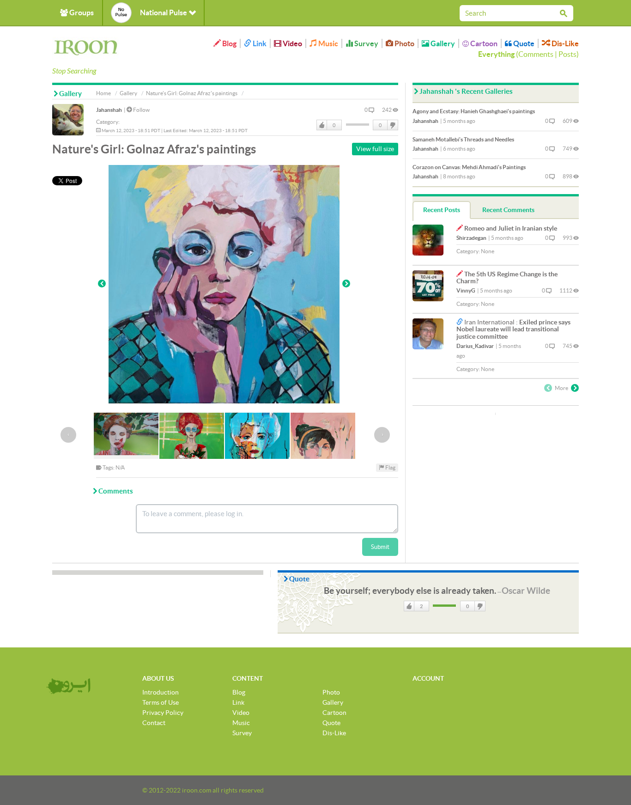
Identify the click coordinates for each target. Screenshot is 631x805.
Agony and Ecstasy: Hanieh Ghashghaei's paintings (474, 111)
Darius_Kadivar (475, 346)
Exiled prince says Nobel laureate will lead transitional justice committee (513, 329)
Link (259, 43)
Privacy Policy (162, 712)
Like (322, 125)
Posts (567, 54)
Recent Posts (441, 209)
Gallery (442, 43)
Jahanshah (109, 110)
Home (103, 93)
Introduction (160, 692)
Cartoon (483, 43)
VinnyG (465, 290)
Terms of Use (160, 702)
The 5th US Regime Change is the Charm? (507, 277)
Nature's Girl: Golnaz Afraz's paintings (191, 93)
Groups (81, 12)
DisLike (392, 125)
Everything (496, 54)
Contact (153, 722)
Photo (403, 43)
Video (291, 43)
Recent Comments (508, 209)
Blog (229, 43)
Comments (535, 54)
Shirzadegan (471, 238)
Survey (365, 43)
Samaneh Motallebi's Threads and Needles (463, 139)
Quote (523, 43)
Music (327, 43)
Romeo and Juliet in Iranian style (510, 228)
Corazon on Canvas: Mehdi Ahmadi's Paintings (469, 167)
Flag (389, 467)
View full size (375, 148)
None (487, 251)
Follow (141, 110)
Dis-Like (564, 43)
